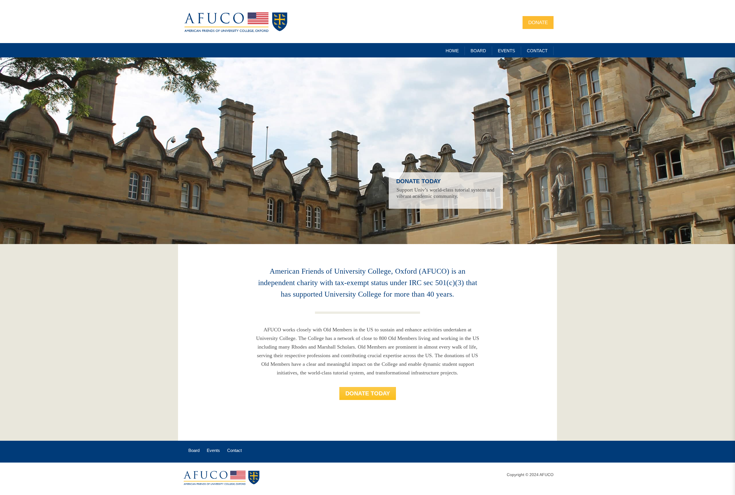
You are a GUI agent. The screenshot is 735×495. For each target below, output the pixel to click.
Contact (234, 450)
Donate (538, 22)
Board (194, 450)
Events (213, 450)
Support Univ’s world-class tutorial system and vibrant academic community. (445, 193)
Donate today (418, 181)
